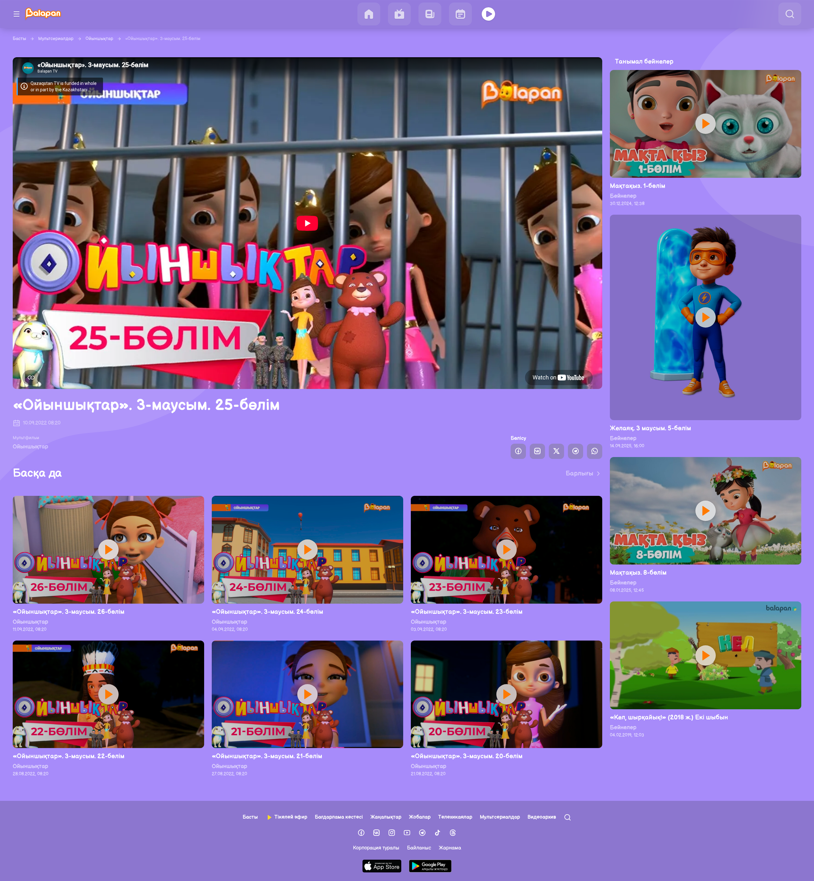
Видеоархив (542, 817)
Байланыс (419, 848)
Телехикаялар (455, 817)
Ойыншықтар (99, 38)
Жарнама (450, 848)
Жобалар (420, 817)
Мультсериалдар (55, 38)
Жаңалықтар (385, 817)
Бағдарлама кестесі (339, 817)
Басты (19, 38)
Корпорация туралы (376, 848)
